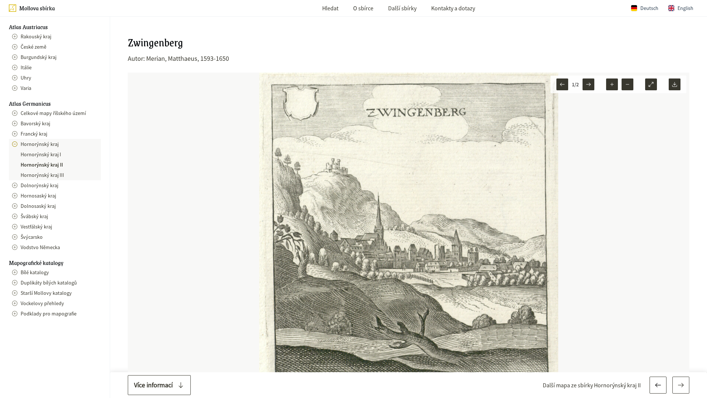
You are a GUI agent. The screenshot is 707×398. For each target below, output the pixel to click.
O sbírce (363, 8)
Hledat (330, 8)
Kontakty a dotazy (453, 8)
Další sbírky (402, 8)
